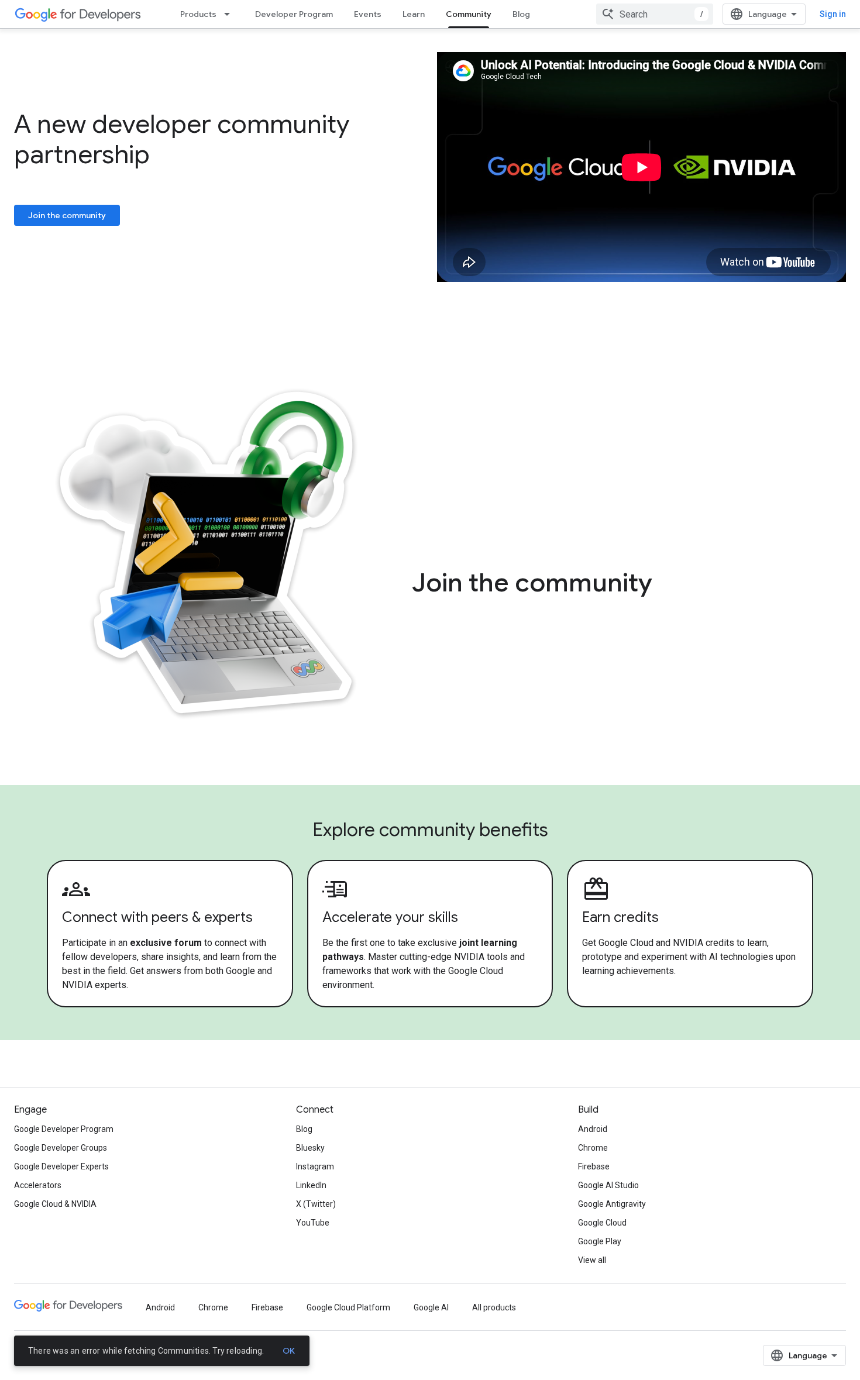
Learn (414, 14)
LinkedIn (311, 1185)
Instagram (315, 1166)
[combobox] (654, 14)
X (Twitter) (316, 1204)
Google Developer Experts (61, 1166)
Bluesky (310, 1147)
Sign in (833, 14)
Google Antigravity (612, 1204)
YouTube (312, 1222)
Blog (521, 14)
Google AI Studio (608, 1185)
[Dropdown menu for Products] (230, 14)
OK (289, 1350)
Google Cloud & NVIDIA (55, 1204)
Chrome (593, 1147)
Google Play (599, 1241)
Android (592, 1129)
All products (494, 1307)
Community (468, 14)
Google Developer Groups (60, 1147)
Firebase (594, 1166)
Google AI (431, 1307)
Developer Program (294, 14)
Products (198, 14)
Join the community (67, 215)
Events (367, 14)
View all (592, 1260)
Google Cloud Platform (348, 1307)
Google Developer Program (63, 1129)
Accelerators (37, 1185)
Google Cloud (602, 1222)
